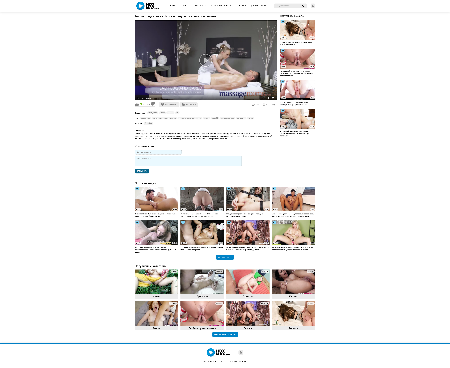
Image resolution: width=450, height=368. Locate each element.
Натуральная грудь (186, 118)
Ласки (199, 118)
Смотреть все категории (225, 334)
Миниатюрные (170, 118)
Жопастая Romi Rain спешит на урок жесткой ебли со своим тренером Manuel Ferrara (156, 215)
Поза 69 (215, 118)
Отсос (162, 113)
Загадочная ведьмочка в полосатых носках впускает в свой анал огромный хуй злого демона (247, 249)
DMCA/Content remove (238, 361)
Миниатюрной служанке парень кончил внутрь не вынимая (296, 43)
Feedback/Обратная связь (213, 361)
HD (177, 113)
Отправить (142, 171)
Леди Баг (148, 123)
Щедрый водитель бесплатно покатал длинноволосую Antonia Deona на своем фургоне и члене (155, 250)
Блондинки (152, 113)
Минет (206, 118)
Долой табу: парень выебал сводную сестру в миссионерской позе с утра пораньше (295, 133)
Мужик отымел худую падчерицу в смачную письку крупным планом (294, 103)
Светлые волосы (227, 118)
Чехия (250, 118)
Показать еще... (225, 257)
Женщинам (157, 118)
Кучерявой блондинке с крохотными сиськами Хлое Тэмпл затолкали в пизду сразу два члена (296, 73)
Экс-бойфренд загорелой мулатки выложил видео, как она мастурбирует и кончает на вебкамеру (292, 215)
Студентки (241, 118)
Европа (170, 113)
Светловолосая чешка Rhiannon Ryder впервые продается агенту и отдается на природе (199, 215)
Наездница (145, 118)
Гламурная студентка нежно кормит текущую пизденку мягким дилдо (244, 215)
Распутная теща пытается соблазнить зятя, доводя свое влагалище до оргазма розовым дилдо (292, 249)
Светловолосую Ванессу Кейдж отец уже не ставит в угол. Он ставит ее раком (201, 249)
